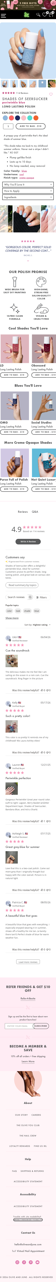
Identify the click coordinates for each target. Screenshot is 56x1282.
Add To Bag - (16, 375)
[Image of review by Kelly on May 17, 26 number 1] (12, 726)
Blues (24, 170)
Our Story (21, 1115)
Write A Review (28, 541)
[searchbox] (16, 597)
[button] (4, 218)
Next (53, 84)
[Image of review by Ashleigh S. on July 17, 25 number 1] (12, 857)
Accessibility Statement (28, 1181)
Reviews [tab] (23, 511)
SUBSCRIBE (40, 1026)
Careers (36, 1115)
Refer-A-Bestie (28, 998)
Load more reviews (28, 962)
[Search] (38, 14)
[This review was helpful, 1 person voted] (42, 821)
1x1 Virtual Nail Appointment (28, 1250)
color (9, 610)
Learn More (28, 1061)
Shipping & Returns (32, 1171)
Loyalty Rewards (19, 1146)
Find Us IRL (40, 1146)
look (18, 610)
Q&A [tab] (35, 511)
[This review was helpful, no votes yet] (42, 690)
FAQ (14, 1171)
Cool (21, 174)
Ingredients (10, 197)
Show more (12, 618)
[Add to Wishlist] (51, 94)
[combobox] (37, 624)
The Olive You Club (28, 1125)
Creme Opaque (26, 177)
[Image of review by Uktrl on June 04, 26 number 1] (12, 661)
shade (27, 610)
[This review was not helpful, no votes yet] (47, 690)
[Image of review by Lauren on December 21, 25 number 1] (12, 788)
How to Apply (12, 190)
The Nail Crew (28, 1135)
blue (36, 610)
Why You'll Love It (14, 184)
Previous (3, 84)
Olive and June (18, 1277)
